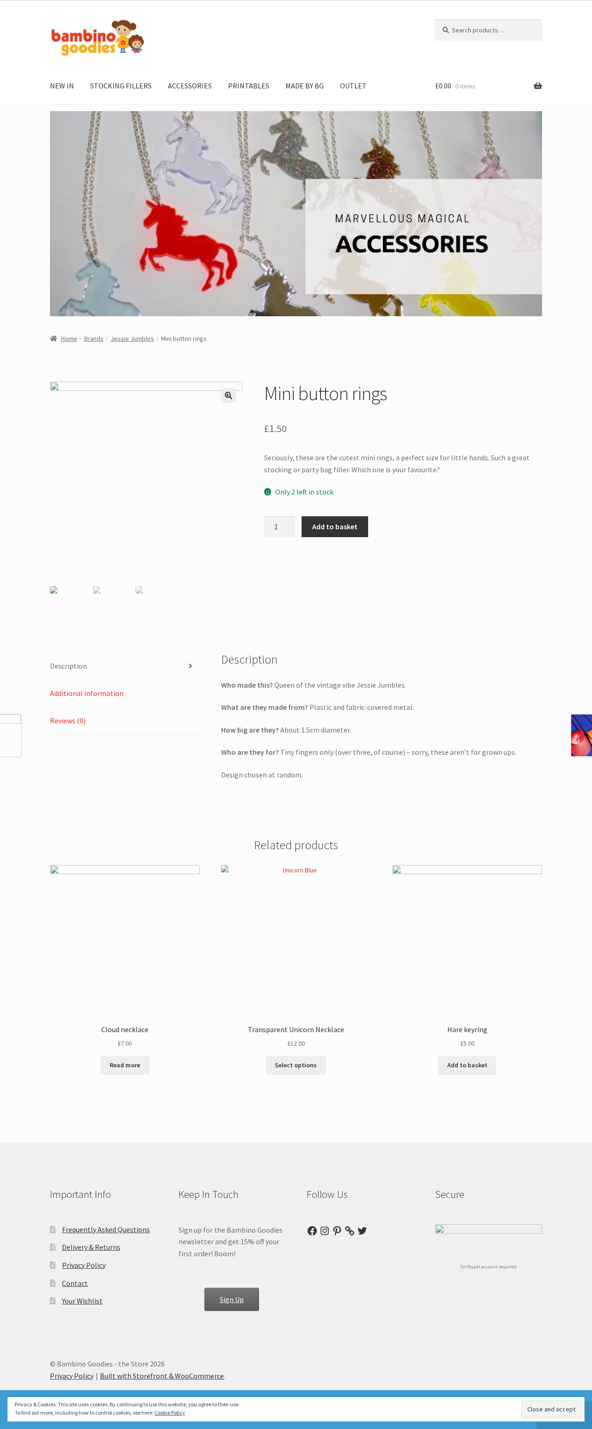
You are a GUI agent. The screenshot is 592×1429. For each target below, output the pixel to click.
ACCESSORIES (190, 85)
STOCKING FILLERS (121, 85)
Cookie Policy (169, 1412)
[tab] (125, 666)
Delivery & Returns (91, 1247)
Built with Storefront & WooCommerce (162, 1375)
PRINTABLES (248, 85)
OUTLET (353, 85)
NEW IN (62, 85)
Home (69, 338)
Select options (296, 1065)
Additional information (86, 693)
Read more (125, 1065)
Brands (94, 338)
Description (68, 666)
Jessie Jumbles (132, 338)
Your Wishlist (82, 1300)
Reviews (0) (68, 720)
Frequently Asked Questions (106, 1229)
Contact (75, 1283)
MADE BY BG (304, 85)
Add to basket (335, 526)
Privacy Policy (83, 1265)
